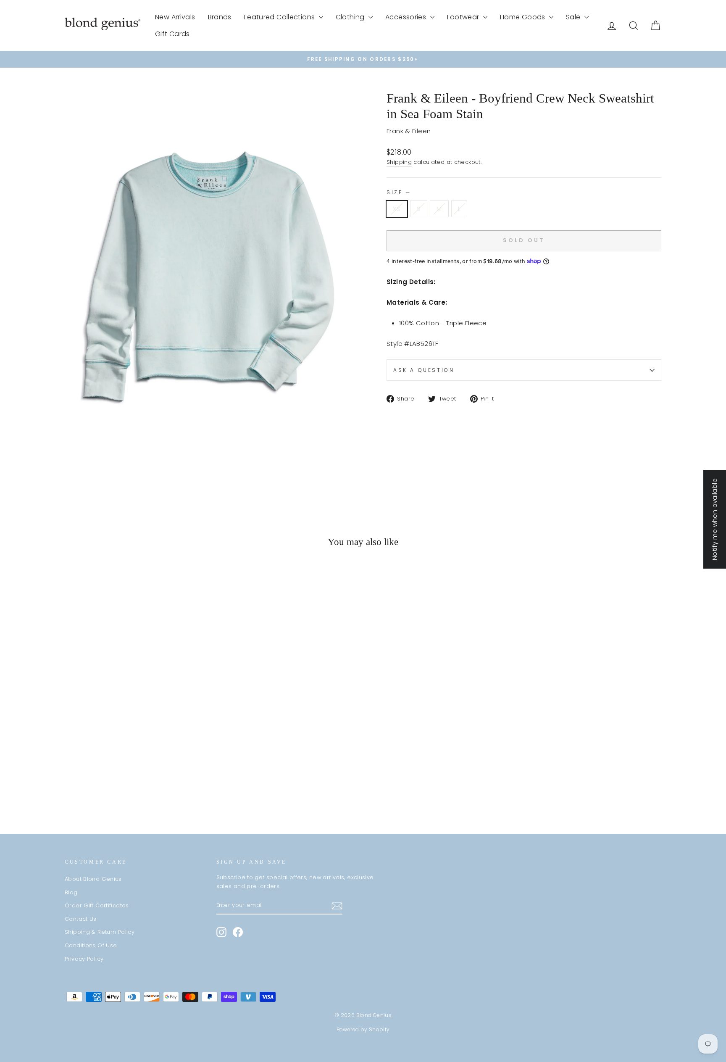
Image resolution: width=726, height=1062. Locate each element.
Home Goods (523, 17)
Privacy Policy (84, 958)
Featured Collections (280, 17)
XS (397, 208)
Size (398, 192)
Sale (574, 17)
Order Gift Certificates (97, 905)
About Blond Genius (93, 879)
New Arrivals (175, 17)
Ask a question (423, 370)
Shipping (399, 162)
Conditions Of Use (91, 945)
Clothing (351, 17)
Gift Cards (172, 34)
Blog (71, 892)
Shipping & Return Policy (99, 932)
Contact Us (81, 918)
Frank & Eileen (409, 130)
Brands (219, 17)
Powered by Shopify (363, 1029)
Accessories (406, 17)
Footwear (464, 17)
